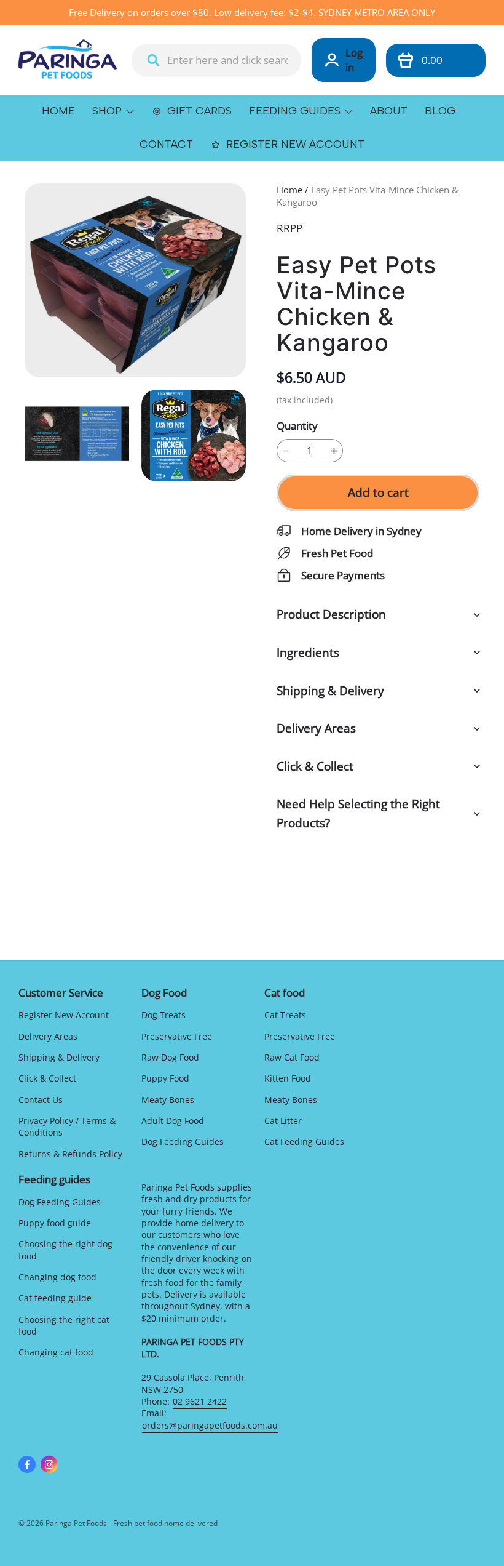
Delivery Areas (47, 1036)
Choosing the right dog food (65, 1249)
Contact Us (40, 1100)
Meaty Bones (167, 1100)
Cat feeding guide (55, 1298)
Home (289, 189)
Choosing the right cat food (63, 1325)
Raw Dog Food (170, 1057)
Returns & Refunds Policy (70, 1154)
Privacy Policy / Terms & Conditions (67, 1126)
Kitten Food (287, 1078)
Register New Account (63, 1015)
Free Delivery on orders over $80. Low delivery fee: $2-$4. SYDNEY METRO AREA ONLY (252, 12)
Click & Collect (47, 1078)
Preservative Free (176, 1036)
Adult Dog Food (172, 1120)
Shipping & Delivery (59, 1057)
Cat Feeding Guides (304, 1141)
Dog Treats (163, 1015)
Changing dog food (57, 1277)
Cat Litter (283, 1120)
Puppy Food (165, 1078)
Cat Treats (285, 1015)
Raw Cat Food (292, 1057)
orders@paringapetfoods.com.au (210, 1425)
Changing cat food (55, 1352)
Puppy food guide (54, 1223)
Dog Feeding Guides (182, 1141)
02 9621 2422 (200, 1401)
